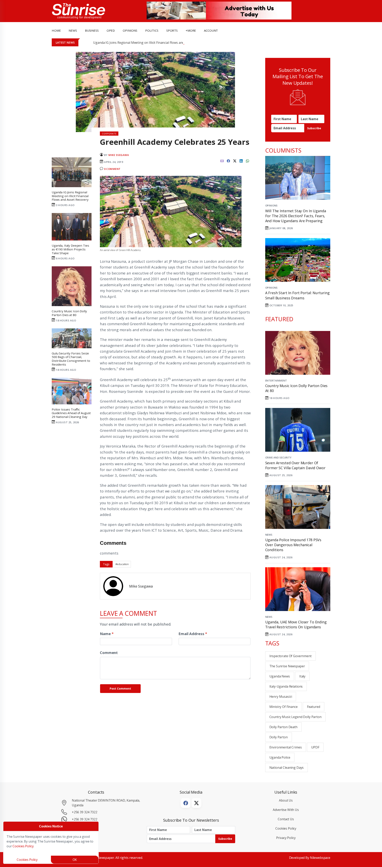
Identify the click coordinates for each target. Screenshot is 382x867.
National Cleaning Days (286, 767)
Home (56, 30)
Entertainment (276, 380)
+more (191, 30)
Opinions (271, 205)
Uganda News (279, 676)
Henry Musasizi (280, 696)
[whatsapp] (247, 160)
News (268, 534)
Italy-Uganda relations (286, 686)
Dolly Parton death (283, 727)
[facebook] (228, 160)
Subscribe (314, 128)
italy (302, 676)
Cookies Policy (285, 828)
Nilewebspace (320, 857)
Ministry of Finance (283, 706)
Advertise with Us (286, 810)
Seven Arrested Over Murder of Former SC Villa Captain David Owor (295, 465)
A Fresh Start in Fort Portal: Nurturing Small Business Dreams (297, 295)
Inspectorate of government (290, 656)
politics (151, 30)
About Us (286, 800)
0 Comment (112, 169)
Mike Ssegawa (118, 155)
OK (75, 859)
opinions (130, 30)
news (73, 30)
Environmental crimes (285, 747)
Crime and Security (278, 457)
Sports (172, 30)
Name (107, 633)
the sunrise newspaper (287, 666)
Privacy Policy (286, 838)
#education (122, 564)
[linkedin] (241, 160)
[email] (222, 160)
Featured (313, 706)
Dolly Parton (278, 737)
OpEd (111, 30)
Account (211, 30)
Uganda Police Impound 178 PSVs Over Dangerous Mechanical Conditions (293, 544)
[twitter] (235, 160)
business (92, 30)
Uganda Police (279, 757)
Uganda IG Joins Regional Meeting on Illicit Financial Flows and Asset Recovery (150, 42)
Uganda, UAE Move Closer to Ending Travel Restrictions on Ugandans (296, 624)
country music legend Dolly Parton (295, 717)
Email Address (192, 633)
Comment (109, 652)
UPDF (315, 747)
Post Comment (120, 688)
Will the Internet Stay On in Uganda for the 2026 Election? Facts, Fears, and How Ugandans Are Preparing (295, 215)
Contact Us (286, 819)
